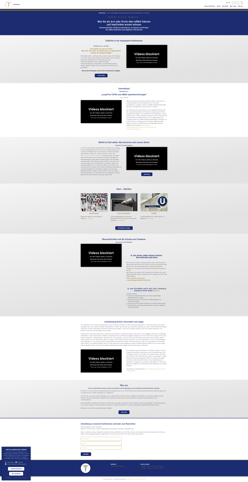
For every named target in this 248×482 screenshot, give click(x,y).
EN (229, 2)
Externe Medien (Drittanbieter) (16, 464)
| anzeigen (89, 218)
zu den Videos (101, 75)
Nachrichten (94, 213)
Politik (153, 213)
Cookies (136, 479)
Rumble (150, 468)
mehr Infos (124, 412)
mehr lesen (147, 174)
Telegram (143, 466)
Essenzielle (10, 462)
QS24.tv (156, 290)
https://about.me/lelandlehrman (91, 156)
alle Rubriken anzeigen (124, 228)
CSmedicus (16, 4)
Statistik (20, 462)
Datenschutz (130, 479)
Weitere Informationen (20, 478)
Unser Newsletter (123, 213)
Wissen (219, 6)
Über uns (240, 6)
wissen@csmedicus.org (118, 466)
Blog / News (233, 6)
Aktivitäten (225, 6)
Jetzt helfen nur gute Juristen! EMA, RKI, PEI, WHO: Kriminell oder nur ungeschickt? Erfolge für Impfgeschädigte (101, 51)
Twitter (154, 466)
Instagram (144, 468)
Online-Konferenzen (209, 6)
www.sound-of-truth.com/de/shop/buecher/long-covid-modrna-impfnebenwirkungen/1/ (141, 127)
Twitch (162, 468)
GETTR (149, 466)
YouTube (156, 468)
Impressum (142, 479)
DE (227, 2)
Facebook (160, 466)
